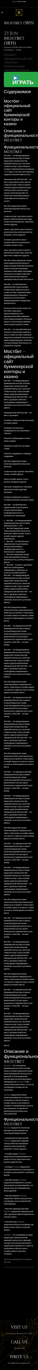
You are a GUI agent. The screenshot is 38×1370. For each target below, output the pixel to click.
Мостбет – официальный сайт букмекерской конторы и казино (17, 113)
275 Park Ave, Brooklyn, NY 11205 (19, 1333)
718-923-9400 (19, 1348)
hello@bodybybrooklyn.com (19, 1363)
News (21, 47)
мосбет (26, 1138)
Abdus (29, 47)
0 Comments (9, 50)
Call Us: (19, 1)
